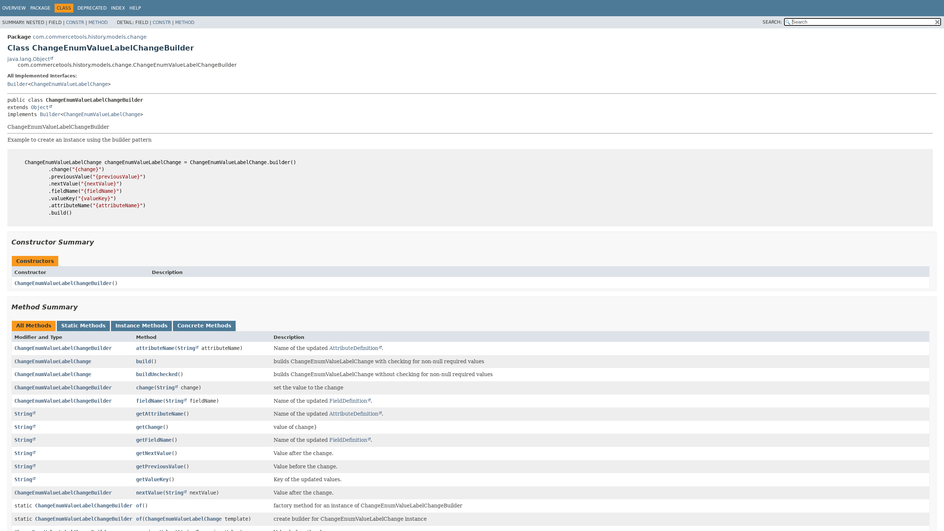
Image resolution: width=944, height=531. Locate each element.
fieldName (149, 401)
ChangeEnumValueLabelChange (69, 84)
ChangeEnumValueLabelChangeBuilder (63, 283)
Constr (75, 22)
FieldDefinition (348, 401)
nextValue (149, 493)
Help (135, 8)
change (145, 388)
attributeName (155, 348)
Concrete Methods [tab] (204, 326)
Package (40, 8)
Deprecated (92, 8)
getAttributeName (159, 414)
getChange (149, 427)
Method (98, 22)
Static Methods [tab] (83, 326)
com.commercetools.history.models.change (90, 37)
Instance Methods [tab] (141, 326)
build (143, 361)
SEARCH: (772, 22)
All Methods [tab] (33, 326)
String (186, 348)
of (139, 506)
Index (118, 8)
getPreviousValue (159, 466)
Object (40, 107)
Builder (17, 84)
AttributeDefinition (353, 348)
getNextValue (153, 453)
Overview (14, 8)
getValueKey (152, 479)
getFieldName (153, 440)
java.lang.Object (28, 59)
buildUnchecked (156, 374)
